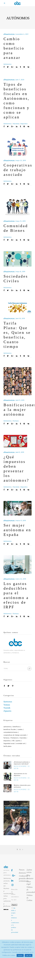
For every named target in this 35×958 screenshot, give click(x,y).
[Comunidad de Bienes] (18, 205)
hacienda (23, 738)
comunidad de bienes (11, 732)
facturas (6, 738)
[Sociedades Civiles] (18, 259)
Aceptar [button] (20, 955)
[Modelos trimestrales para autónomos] (7, 788)
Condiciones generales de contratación (24, 878)
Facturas (16, 421)
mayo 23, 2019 (21, 160)
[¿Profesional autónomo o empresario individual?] (7, 765)
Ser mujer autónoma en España (17, 530)
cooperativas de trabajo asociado (15, 735)
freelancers (14, 738)
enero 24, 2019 (21, 579)
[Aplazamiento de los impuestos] (7, 777)
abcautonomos (9, 34)
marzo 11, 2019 (21, 520)
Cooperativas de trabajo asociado (18, 170)
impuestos (7, 740)
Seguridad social (9, 743)
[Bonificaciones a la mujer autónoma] (18, 381)
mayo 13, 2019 (21, 221)
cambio (20, 729)
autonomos (7, 726)
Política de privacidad (31, 889)
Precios (22, 870)
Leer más (28, 955)
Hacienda (16, 123)
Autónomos (8, 64)
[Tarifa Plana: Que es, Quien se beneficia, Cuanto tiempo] (18, 307)
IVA (13, 740)
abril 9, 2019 (20, 452)
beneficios (16, 726)
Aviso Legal (29, 882)
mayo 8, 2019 (20, 271)
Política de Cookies (29, 898)
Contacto (30, 878)
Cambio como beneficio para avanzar (14, 48)
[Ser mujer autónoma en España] (18, 508)
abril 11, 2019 (20, 400)
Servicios (22, 873)
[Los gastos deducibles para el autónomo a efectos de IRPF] (18, 564)
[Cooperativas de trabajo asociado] (18, 146)
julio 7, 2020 (20, 79)
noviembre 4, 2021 (22, 34)
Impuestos (24, 123)
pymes (18, 740)
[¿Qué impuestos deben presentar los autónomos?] (15, 441)
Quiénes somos (29, 871)
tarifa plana (7, 746)
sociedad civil (20, 743)
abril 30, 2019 (20, 318)
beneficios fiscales (10, 729)
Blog (28, 875)
